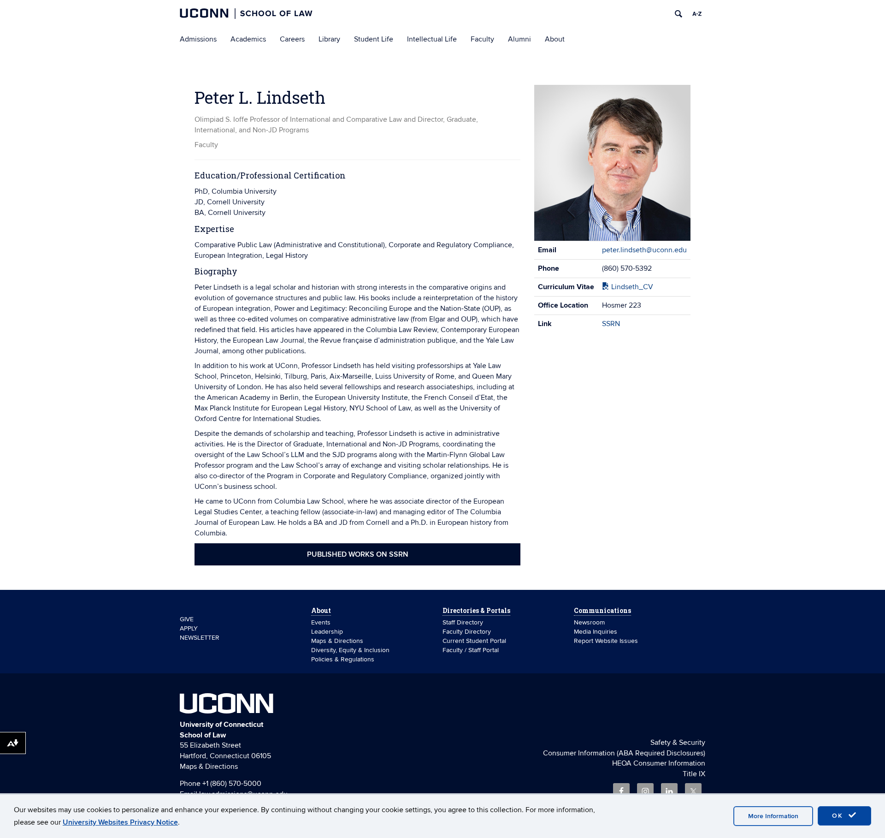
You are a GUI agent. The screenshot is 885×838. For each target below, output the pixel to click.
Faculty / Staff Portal (470, 650)
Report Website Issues (606, 641)
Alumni (519, 39)
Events (320, 622)
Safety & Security (677, 742)
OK (839, 816)
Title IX (694, 774)
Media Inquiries (595, 632)
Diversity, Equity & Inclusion (350, 650)
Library (329, 39)
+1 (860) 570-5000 (231, 783)
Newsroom (590, 622)
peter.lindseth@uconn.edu (644, 250)
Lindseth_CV (631, 286)
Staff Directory (462, 622)
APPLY (189, 628)
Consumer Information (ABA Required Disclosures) (624, 753)
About (555, 39)
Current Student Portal (474, 641)
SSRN (611, 323)
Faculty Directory (466, 632)
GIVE (187, 619)
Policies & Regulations (342, 659)
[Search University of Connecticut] (678, 13)
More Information (773, 816)
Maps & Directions (337, 641)
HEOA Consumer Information (658, 763)
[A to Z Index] (697, 13)
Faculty (482, 39)
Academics (248, 39)
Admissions (198, 39)
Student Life (373, 39)
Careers (292, 39)
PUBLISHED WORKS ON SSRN (357, 554)
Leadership (327, 632)
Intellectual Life (432, 39)
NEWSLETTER (199, 638)
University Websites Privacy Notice (120, 822)
